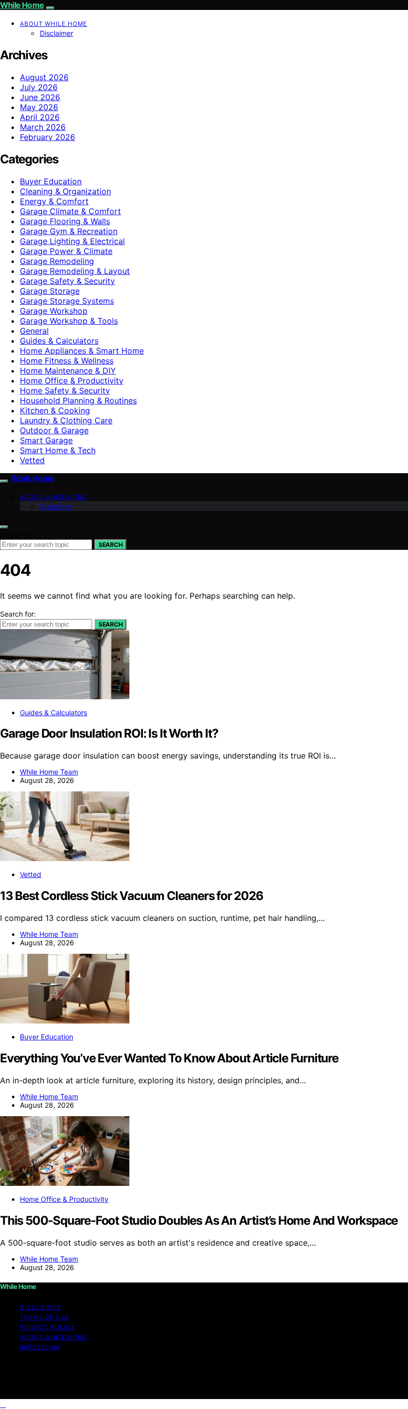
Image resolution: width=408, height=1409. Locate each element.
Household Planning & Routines (78, 400)
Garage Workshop (54, 311)
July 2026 (39, 87)
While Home (22, 5)
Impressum (40, 1347)
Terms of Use (44, 1317)
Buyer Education (51, 181)
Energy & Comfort (54, 201)
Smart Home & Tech (58, 450)
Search (110, 544)
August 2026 (44, 77)
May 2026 (39, 107)
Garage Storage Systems (67, 301)
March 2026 (43, 127)
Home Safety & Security (65, 390)
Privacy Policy (47, 1327)
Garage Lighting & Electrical (72, 241)
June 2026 (40, 97)
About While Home (53, 23)
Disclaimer (56, 33)
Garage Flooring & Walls (65, 221)
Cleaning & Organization (65, 191)
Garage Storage (50, 291)
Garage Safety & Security (67, 281)
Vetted (32, 460)
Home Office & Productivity (71, 380)
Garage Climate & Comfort (70, 211)
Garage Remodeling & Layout (75, 271)
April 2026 (40, 117)
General (34, 331)
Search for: (18, 534)
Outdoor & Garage (54, 430)
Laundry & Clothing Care (66, 420)
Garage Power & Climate (66, 251)
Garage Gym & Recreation (68, 231)
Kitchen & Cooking (55, 410)
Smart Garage (46, 440)
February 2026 (47, 137)
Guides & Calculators (59, 341)
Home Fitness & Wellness (66, 361)
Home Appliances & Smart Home (82, 351)
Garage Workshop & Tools (69, 321)
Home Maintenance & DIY (68, 371)
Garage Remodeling (57, 261)
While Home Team (49, 772)
